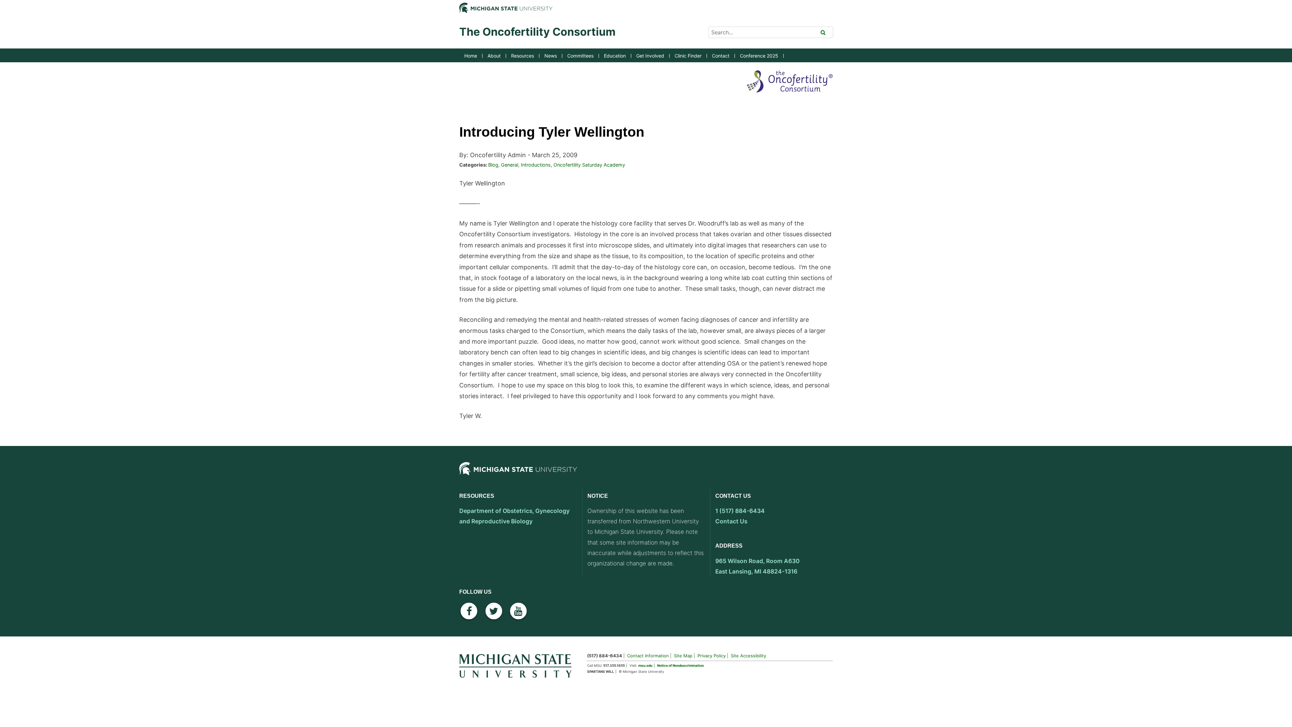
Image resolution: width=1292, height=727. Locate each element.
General (509, 165)
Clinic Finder (688, 56)
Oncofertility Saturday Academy (589, 165)
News (550, 56)
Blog (493, 165)
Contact (720, 56)
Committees (580, 56)
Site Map (683, 655)
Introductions (536, 165)
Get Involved (650, 56)
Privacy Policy (711, 655)
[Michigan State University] (518, 474)
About (494, 56)
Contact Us (731, 521)
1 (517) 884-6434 (740, 510)
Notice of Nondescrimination (680, 665)
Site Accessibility (748, 655)
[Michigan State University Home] (518, 664)
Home (470, 56)
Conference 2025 (759, 56)
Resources (522, 56)
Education (615, 56)
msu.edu (645, 665)
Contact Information (648, 655)
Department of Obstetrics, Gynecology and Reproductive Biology (514, 516)
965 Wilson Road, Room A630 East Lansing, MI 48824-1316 (757, 566)
